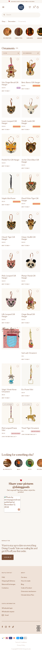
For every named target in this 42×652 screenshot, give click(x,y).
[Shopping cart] (38, 7)
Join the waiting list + (9, 436)
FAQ (3, 577)
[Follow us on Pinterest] (9, 627)
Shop (3, 21)
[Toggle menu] (2, 7)
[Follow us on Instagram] (6, 627)
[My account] (34, 7)
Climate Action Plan (27, 595)
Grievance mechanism (28, 591)
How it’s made (25, 581)
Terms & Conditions (21, 642)
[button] (12, 504)
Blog (22, 584)
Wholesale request (8, 611)
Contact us (5, 588)
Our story (24, 577)
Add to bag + (6, 91)
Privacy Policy (21, 645)
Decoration (11, 21)
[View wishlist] (30, 7)
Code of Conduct (26, 588)
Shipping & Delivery (8, 581)
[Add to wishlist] (18, 59)
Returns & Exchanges (8, 584)
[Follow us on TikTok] (13, 627)
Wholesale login (7, 608)
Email (7, 615)
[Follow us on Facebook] (2, 627)
